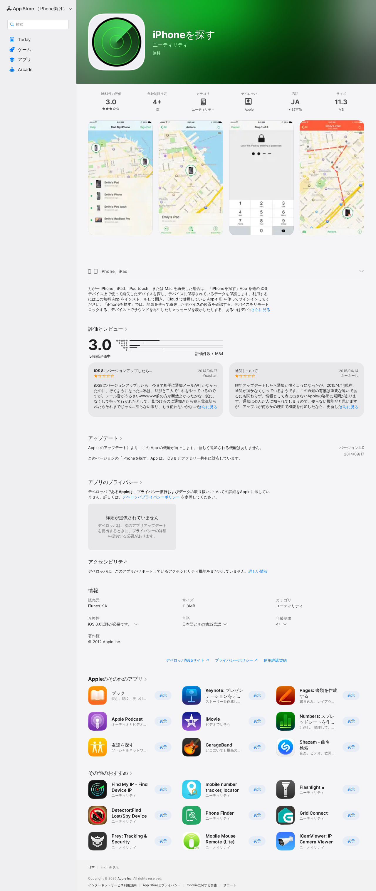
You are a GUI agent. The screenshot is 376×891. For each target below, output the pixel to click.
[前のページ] (82, 192)
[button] (38, 39)
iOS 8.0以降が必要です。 (110, 624)
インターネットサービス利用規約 (112, 885)
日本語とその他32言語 (201, 624)
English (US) (110, 867)
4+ (278, 624)
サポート (229, 885)
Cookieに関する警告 (202, 885)
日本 (91, 867)
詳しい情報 (258, 571)
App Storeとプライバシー (162, 885)
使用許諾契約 (275, 660)
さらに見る (260, 309)
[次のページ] (370, 192)
